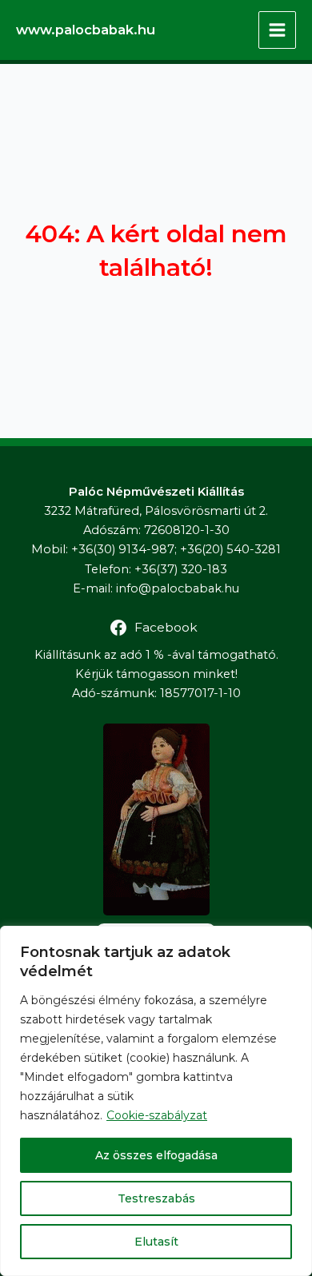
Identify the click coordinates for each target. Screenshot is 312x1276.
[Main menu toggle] (277, 30)
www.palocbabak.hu (85, 30)
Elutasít (156, 1241)
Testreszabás (156, 1198)
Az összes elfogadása (156, 1155)
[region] (156, 1101)
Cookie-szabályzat (156, 1115)
